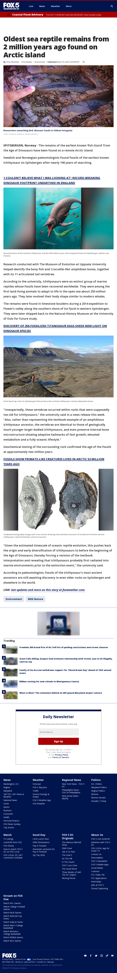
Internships (96, 881)
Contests (95, 871)
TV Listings (8, 839)
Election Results (98, 797)
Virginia (6, 787)
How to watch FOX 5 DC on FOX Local (13, 850)
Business (7, 810)
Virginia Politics (98, 790)
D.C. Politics (96, 784)
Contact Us (96, 854)
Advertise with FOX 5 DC (100, 843)
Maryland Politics (99, 787)
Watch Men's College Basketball (13, 926)
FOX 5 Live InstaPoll (100, 839)
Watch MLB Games (12, 912)
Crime (6, 803)
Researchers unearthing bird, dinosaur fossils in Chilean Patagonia (37, 130)
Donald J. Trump (98, 801)
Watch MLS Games (12, 940)
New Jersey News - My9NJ (70, 797)
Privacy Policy (61, 754)
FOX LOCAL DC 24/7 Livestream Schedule (13, 856)
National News (10, 800)
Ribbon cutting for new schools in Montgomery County (49, 681)
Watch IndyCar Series (13, 922)
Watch (7, 835)
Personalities (97, 857)
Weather (38, 780)
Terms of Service (60, 757)
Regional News (71, 780)
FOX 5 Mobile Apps (100, 864)
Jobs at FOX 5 (97, 885)
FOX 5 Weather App (42, 800)
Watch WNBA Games (13, 937)
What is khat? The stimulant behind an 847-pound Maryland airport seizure (60, 693)
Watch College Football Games (14, 908)
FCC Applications (99, 878)
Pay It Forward (39, 845)
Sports (6, 807)
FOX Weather (27, 62)
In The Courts (68, 862)
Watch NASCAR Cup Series (12, 917)
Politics (96, 780)
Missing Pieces (68, 878)
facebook (90, 955)
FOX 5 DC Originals (68, 836)
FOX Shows (8, 845)
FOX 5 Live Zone (69, 865)
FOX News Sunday (11, 824)
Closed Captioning (99, 888)
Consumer (8, 813)
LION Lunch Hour (41, 839)
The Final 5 (67, 855)
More (68, 6)
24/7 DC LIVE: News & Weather (13, 795)
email (112, 955)
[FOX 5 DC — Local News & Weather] (12, 6)
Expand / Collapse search (112, 6)
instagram (101, 955)
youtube (85, 955)
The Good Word (69, 868)
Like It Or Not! (68, 851)
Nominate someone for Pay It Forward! (44, 850)
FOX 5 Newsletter (99, 861)
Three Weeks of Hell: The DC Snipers (71, 873)
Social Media (97, 868)
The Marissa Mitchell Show (71, 843)
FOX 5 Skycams (40, 787)
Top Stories (8, 827)
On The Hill (67, 858)
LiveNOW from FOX (12, 842)
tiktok (107, 955)
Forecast (37, 784)
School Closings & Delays (41, 795)
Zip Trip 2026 (39, 855)
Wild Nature (35, 599)
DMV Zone (67, 848)
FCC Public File (98, 874)
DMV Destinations (41, 842)
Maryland (7, 790)
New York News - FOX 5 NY (73, 785)
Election (94, 794)
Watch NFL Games (12, 903)
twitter (96, 955)
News (7, 780)
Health (6, 817)
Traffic (36, 790)
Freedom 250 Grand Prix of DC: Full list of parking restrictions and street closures (63, 647)
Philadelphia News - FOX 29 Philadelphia (71, 791)
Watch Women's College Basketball (11, 932)
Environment (40, 62)
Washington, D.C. (11, 784)
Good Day (39, 835)
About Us (97, 835)
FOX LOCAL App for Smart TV (100, 849)
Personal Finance (11, 820)
